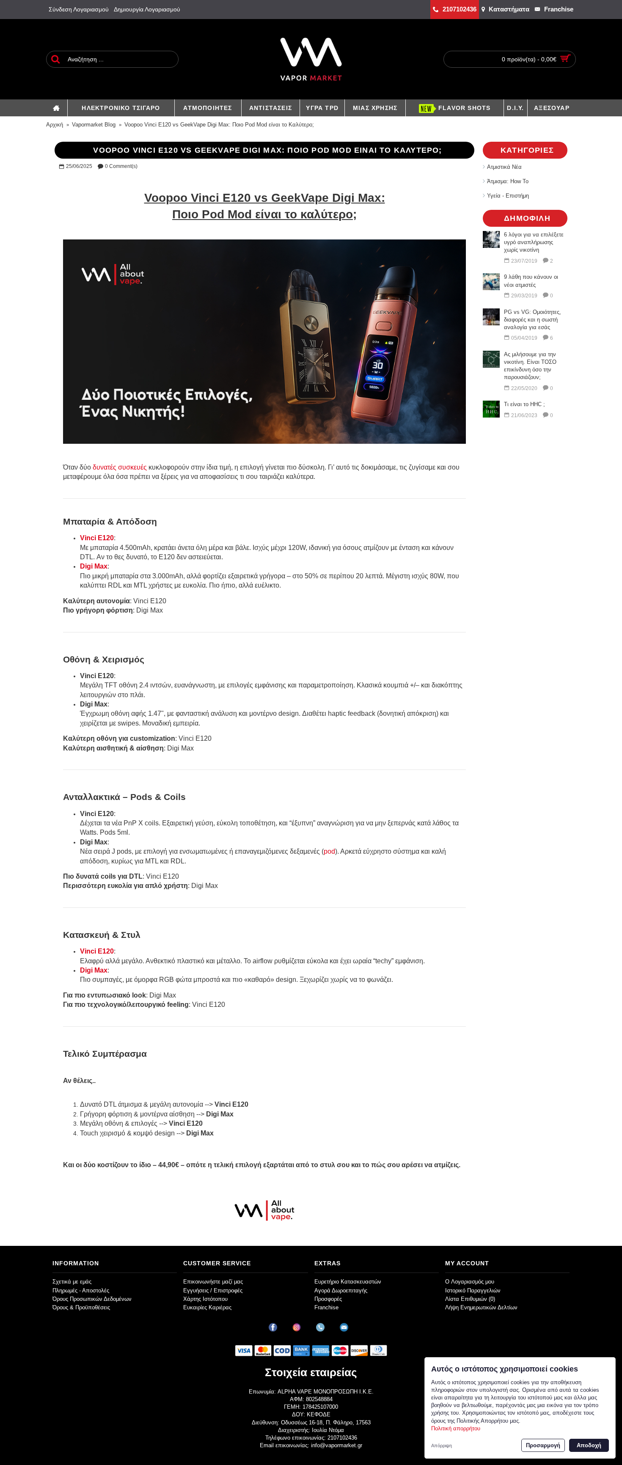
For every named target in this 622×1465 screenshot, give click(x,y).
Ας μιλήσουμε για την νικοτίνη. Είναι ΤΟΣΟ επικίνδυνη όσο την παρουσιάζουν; (530, 366)
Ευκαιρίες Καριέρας (207, 1307)
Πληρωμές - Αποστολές (80, 1290)
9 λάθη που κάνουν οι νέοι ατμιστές (531, 281)
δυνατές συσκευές (120, 467)
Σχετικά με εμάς (71, 1281)
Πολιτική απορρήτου (455, 1428)
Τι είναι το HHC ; (524, 404)
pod (329, 851)
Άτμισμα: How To (507, 181)
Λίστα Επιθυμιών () (470, 1299)
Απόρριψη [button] (441, 1445)
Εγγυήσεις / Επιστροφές (212, 1290)
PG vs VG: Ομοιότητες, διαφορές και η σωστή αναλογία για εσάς (532, 319)
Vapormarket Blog (94, 124)
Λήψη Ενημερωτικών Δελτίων (481, 1307)
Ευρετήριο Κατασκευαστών (347, 1281)
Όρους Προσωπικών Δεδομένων (92, 1299)
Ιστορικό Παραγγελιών (473, 1290)
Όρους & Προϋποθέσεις (81, 1307)
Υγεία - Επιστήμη (508, 195)
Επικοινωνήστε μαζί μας (213, 1281)
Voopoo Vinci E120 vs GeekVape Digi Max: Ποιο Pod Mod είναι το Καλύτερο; (219, 124)
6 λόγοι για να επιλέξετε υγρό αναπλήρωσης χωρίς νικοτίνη (534, 242)
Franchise (326, 1307)
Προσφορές (328, 1299)
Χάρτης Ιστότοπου (205, 1299)
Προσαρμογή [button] (543, 1445)
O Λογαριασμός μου (469, 1281)
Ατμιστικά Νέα (504, 167)
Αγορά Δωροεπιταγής (340, 1290)
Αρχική (54, 124)
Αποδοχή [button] (589, 1445)
